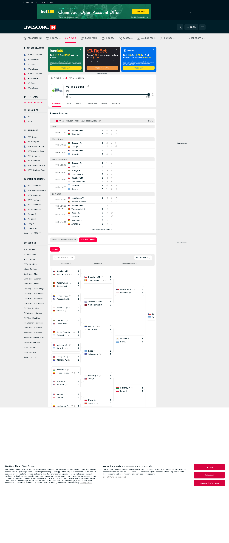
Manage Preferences (209, 483)
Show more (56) (31, 233)
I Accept (209, 467)
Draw (104, 103)
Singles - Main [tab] (88, 240)
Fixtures (92, 103)
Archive (116, 103)
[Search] (180, 27)
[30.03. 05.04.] (110, 94)
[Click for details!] (102, 132)
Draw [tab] (55, 249)
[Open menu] (202, 27)
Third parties (86, 483)
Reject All (209, 475)
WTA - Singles (76, 78)
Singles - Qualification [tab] (64, 240)
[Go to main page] (45, 27)
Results (80, 103)
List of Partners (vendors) (114, 477)
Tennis (57, 78)
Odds (68, 103)
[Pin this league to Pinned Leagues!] (87, 86)
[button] (153, 94)
